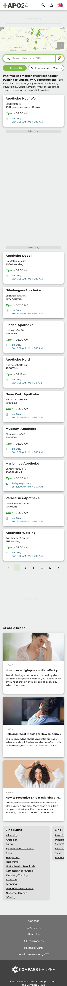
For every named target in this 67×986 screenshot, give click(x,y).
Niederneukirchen (16, 893)
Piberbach (61, 839)
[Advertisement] (33, 19)
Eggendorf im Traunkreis (20, 848)
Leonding (11, 884)
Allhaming (11, 835)
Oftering (10, 897)
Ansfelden (11, 839)
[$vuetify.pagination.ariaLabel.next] (58, 567)
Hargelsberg (13, 857)
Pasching (60, 835)
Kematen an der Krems (19, 870)
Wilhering (60, 857)
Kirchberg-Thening (17, 875)
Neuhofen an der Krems (20, 888)
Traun (58, 853)
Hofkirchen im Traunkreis (20, 866)
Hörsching (12, 861)
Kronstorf (11, 879)
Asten (9, 844)
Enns (9, 853)
